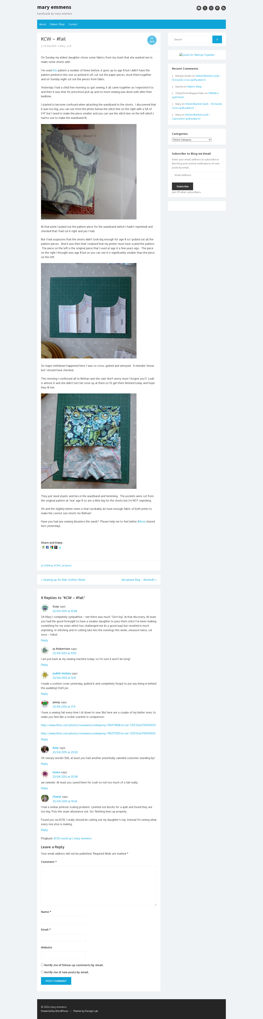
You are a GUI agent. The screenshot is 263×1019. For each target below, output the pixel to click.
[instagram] (211, 8)
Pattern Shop (57, 24)
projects (67, 565)
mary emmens (54, 7)
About (42, 24)
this (55, 70)
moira (56, 772)
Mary (62, 45)
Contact (73, 24)
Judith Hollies (62, 673)
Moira (142, 521)
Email (46, 929)
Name (46, 911)
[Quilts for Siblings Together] (197, 54)
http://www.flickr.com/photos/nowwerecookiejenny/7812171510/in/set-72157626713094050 (98, 733)
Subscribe (182, 186)
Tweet (46, 554)
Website (46, 947)
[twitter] (205, 8)
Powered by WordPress (54, 1010)
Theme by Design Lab (85, 1010)
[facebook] (199, 8)
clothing (48, 565)
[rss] (223, 8)
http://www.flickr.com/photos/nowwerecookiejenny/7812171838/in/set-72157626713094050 (98, 725)
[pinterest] (217, 8)
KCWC (57, 565)
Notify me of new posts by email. (66, 972)
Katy (56, 747)
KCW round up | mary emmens (73, 838)
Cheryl (57, 796)
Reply (44, 640)
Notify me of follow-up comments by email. (73, 965)
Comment (49, 861)
